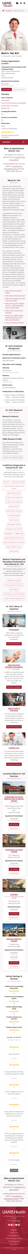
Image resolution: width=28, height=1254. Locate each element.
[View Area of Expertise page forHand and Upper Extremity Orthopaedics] (14, 655)
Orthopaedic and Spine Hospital (14, 851)
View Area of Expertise (14, 644)
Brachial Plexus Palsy (14, 493)
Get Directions (14, 828)
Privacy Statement (14, 1236)
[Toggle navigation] (23, 142)
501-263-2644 (14, 952)
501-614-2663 (5, 84)
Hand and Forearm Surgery (14, 585)
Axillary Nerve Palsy (18, 482)
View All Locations (19, 89)
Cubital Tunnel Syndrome (14, 502)
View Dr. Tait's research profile (13, 457)
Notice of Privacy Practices (14, 1238)
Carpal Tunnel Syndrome (14, 497)
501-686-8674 (14, 909)
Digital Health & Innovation (9, 105)
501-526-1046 (14, 863)
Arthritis (6, 482)
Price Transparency (14, 1241)
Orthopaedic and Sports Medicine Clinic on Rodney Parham (14, 799)
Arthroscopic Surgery (14, 580)
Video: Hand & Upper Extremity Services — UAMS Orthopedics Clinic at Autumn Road (14, 306)
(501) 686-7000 (16, 1220)
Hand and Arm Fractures (14, 511)
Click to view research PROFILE (14, 322)
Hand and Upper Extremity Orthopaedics (13, 103)
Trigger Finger (19, 533)
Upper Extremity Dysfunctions (14, 538)
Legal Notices (14, 1244)
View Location (6, 89)
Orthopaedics (5, 100)
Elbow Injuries (14, 506)
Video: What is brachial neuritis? (15, 296)
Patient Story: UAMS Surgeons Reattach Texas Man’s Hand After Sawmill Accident (14, 318)
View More (14, 1170)
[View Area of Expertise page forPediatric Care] (14, 738)
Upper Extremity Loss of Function (14, 542)
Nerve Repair (14, 589)
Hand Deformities (14, 515)
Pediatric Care (5, 108)
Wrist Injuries (14, 551)
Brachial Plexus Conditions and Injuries (14, 487)
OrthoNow (14, 894)
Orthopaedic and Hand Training (14, 594)
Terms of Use (14, 1233)
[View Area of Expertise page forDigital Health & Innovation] (14, 699)
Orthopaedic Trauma (14, 524)
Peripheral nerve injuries (14, 529)
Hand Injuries (14, 520)
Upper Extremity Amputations (14, 598)
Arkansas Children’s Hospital (14, 940)
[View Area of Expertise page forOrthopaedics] (14, 620)
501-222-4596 (14, 957)
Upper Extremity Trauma (14, 547)
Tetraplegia (8, 533)
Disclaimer (14, 1230)
